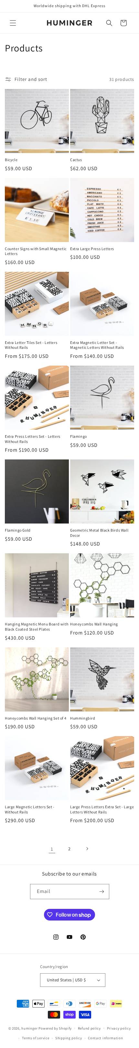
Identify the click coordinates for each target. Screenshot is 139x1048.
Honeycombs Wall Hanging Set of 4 (35, 718)
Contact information (105, 1038)
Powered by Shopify (55, 1028)
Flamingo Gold (18, 530)
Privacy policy (119, 1028)
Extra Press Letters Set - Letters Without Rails (32, 439)
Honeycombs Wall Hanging (94, 624)
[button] (13, 23)
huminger (29, 1028)
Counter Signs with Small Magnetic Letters (36, 251)
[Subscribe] (102, 891)
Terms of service (35, 1038)
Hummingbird (82, 718)
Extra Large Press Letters (92, 248)
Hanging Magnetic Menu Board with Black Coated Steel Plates (36, 627)
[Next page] (87, 849)
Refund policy (89, 1028)
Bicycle (11, 159)
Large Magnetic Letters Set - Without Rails (30, 809)
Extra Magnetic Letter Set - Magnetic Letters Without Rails (97, 345)
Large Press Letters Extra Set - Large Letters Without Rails (102, 809)
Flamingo (78, 436)
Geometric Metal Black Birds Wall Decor (99, 533)
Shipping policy (68, 1038)
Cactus (76, 159)
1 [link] (52, 849)
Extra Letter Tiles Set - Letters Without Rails (31, 345)
